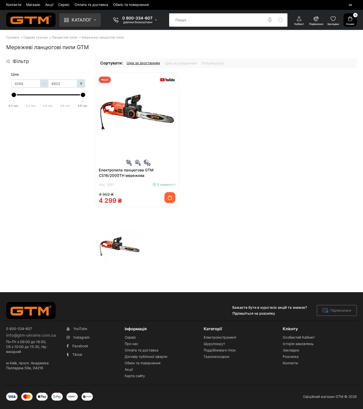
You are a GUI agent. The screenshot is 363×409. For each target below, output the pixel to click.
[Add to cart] (169, 197)
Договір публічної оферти (146, 356)
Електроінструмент (220, 337)
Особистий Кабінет (299, 337)
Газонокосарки (216, 356)
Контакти (13, 4)
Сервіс (64, 4)
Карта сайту (135, 376)
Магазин (33, 4)
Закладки (291, 350)
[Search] (269, 20)
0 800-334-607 (137, 18)
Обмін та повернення (131, 4)
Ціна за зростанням (143, 63)
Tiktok (77, 354)
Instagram (81, 337)
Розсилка (291, 356)
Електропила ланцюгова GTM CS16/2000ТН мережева (126, 173)
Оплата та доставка (91, 4)
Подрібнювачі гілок (220, 350)
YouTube (80, 329)
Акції (49, 4)
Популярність (213, 63)
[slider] (14, 95)
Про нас (131, 344)
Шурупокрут (214, 344)
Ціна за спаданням (181, 63)
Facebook (80, 346)
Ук (350, 4)
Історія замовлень (298, 344)
